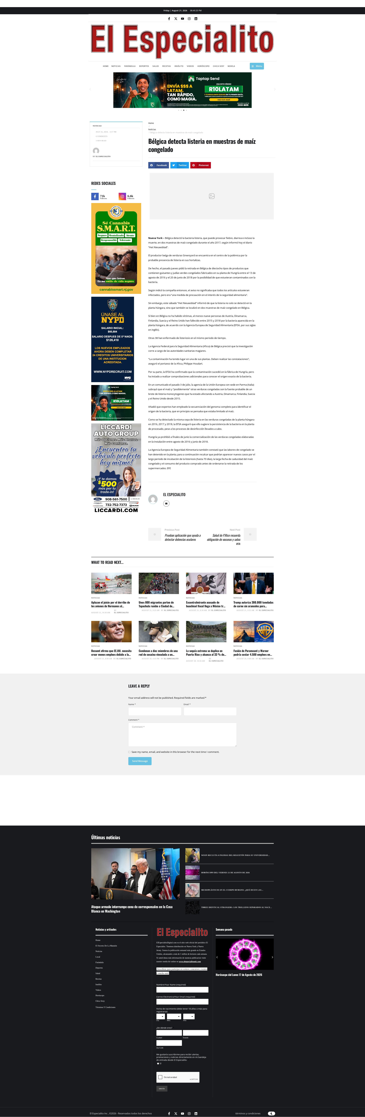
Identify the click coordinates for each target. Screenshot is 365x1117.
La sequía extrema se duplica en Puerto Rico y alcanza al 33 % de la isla (205, 654)
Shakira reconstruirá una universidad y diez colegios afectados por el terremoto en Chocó (268, 976)
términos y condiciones (247, 1113)
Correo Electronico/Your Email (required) (176, 996)
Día (157, 1020)
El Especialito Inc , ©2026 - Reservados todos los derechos (121, 1113)
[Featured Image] (111, 583)
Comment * (133, 719)
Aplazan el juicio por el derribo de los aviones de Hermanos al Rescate (110, 606)
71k (102, 196)
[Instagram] (189, 18)
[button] (90, 89)
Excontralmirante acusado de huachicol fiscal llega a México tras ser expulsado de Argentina (206, 606)
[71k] (95, 196)
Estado (185, 1037)
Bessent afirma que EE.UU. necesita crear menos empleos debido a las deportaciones (111, 654)
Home (151, 123)
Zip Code (159, 1048)
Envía (162, 1089)
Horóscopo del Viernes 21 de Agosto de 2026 (225, 873)
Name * (132, 704)
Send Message (140, 761)
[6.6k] (122, 196)
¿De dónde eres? (164, 1027)
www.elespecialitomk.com (190, 962)
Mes (168, 1020)
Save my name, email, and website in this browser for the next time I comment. (175, 751)
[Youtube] (182, 18)
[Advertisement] (173, 797)
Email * (187, 704)
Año (184, 1020)
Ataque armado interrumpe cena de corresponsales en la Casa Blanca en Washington (131, 909)
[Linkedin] (195, 18)
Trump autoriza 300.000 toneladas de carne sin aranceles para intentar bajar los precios (253, 606)
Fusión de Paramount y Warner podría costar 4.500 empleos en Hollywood (252, 654)
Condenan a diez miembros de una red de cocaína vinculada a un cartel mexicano (158, 654)
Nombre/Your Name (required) (171, 984)
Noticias (152, 129)
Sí (160, 1063)
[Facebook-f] (169, 18)
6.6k (130, 196)
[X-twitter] (175, 18)
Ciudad (159, 1037)
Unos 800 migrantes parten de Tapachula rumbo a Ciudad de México (156, 606)
